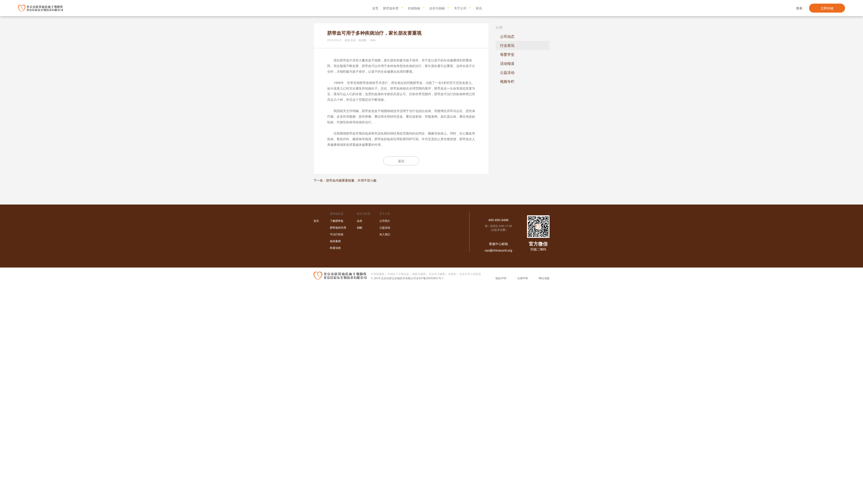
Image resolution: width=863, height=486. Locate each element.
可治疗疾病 (336, 234)
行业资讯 (507, 45)
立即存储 (827, 8)
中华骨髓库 (377, 274)
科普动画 (335, 248)
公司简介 (384, 221)
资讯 (479, 8)
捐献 (359, 227)
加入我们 (384, 234)
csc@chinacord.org (498, 250)
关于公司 (460, 8)
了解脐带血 (336, 221)
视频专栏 (507, 81)
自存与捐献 (437, 8)
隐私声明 (501, 278)
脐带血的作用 (338, 227)
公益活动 (507, 72)
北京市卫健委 (437, 274)
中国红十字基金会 (398, 274)
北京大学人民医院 (470, 274)
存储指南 (414, 8)
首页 (375, 8)
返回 (401, 161)
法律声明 (522, 278)
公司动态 (507, 36)
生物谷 (452, 274)
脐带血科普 (391, 8)
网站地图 (544, 278)
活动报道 (507, 63)
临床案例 (335, 241)
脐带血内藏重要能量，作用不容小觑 (351, 180)
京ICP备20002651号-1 (430, 278)
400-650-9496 (498, 220)
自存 (359, 221)
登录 (799, 8)
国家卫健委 (419, 274)
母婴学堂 (507, 54)
